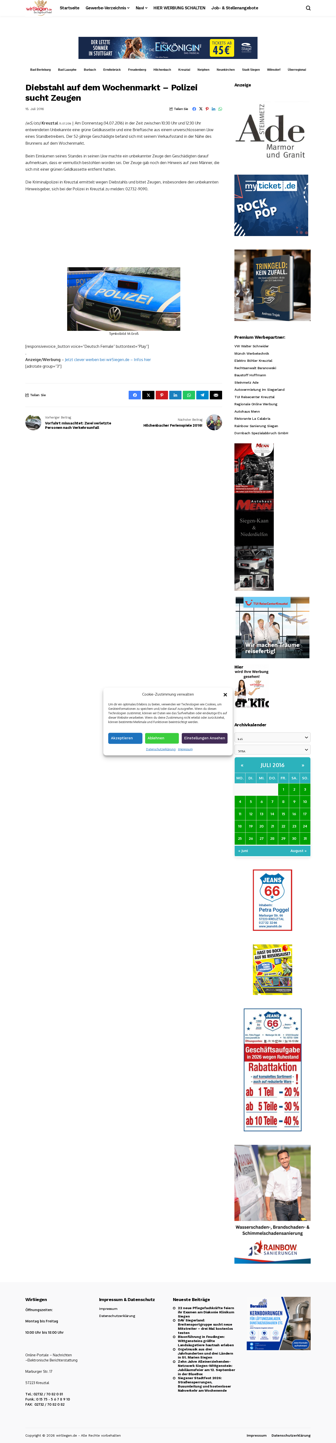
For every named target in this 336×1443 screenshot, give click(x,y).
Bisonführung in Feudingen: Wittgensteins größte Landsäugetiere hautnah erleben (206, 1341)
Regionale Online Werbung (255, 404)
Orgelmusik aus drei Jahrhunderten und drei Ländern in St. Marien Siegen (205, 1353)
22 (283, 826)
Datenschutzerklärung (161, 749)
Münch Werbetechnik (251, 353)
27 (262, 838)
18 (240, 826)
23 (294, 826)
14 (272, 814)
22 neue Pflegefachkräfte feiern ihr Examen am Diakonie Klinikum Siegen (206, 1312)
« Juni (243, 850)
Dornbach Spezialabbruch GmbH (261, 433)
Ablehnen (156, 738)
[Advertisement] (123, 232)
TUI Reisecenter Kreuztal (254, 397)
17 (305, 814)
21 (272, 826)
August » (298, 850)
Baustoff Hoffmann (250, 375)
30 (294, 838)
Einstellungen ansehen (204, 738)
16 (294, 814)
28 (272, 838)
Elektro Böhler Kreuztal (253, 361)
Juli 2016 (273, 764)
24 (305, 826)
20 (262, 826)
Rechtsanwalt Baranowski (255, 368)
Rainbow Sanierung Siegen (256, 426)
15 (283, 814)
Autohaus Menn (247, 411)
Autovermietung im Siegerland (259, 390)
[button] (225, 694)
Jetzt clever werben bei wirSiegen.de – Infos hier (108, 359)
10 (305, 801)
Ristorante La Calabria (252, 418)
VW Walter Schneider (251, 346)
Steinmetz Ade (246, 382)
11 (240, 814)
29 (283, 838)
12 (250, 814)
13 (261, 814)
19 (251, 826)
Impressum (185, 749)
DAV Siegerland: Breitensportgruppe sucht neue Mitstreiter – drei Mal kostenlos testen (205, 1326)
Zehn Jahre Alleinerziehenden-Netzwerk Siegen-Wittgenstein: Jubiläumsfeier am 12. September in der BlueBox (206, 1367)
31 (305, 838)
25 (240, 838)
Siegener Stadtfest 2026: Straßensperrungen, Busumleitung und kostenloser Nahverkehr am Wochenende (204, 1384)
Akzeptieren (122, 738)
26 (251, 838)
